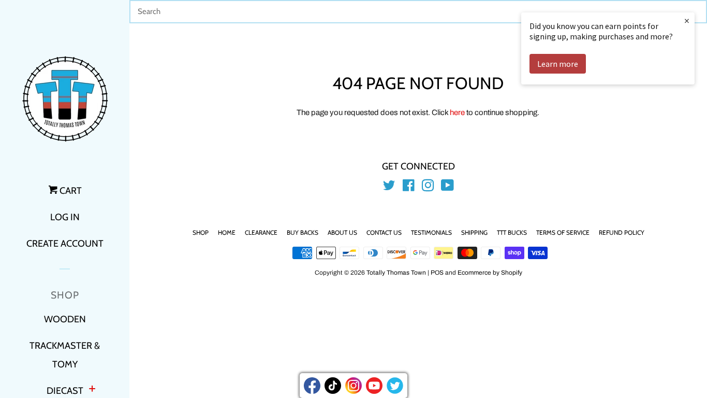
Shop (201, 232)
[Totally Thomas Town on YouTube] (447, 187)
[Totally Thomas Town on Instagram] (428, 187)
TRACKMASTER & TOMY (65, 355)
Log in (65, 217)
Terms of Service (563, 232)
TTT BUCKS (512, 232)
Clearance (261, 232)
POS (437, 272)
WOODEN (65, 319)
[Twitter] (395, 385)
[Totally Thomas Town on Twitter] (389, 187)
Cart (69, 190)
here (457, 112)
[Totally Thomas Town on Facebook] (408, 187)
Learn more (557, 64)
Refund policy (621, 232)
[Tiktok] (332, 385)
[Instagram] (353, 385)
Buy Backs (302, 232)
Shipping (474, 232)
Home (226, 232)
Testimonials (431, 232)
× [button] (686, 20)
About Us (342, 232)
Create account (65, 243)
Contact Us (384, 232)
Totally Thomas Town (396, 272)
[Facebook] (312, 385)
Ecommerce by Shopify (490, 272)
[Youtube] (374, 385)
